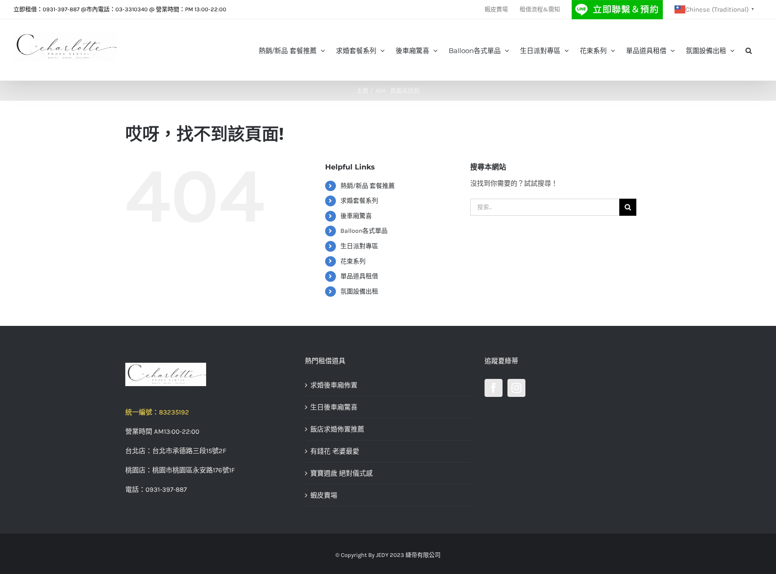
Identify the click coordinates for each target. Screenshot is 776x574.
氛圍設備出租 (359, 291)
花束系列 (353, 261)
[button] (748, 49)
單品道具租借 (359, 276)
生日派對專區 (359, 246)
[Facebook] (494, 388)
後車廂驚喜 (356, 216)
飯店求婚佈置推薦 (337, 429)
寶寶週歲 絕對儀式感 (341, 473)
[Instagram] (516, 388)
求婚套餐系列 (359, 201)
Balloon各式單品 (364, 231)
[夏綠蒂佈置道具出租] (208, 374)
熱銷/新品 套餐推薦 (367, 186)
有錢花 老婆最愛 (334, 451)
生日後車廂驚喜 (333, 407)
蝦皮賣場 (323, 495)
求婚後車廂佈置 (333, 385)
